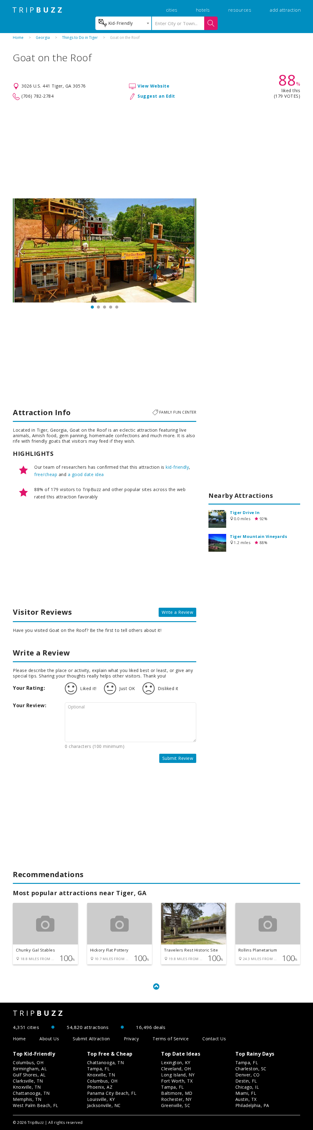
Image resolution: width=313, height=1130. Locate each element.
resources (240, 10)
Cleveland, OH (176, 1069)
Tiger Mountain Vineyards (258, 536)
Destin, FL (246, 1081)
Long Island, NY (178, 1075)
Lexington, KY (175, 1062)
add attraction (285, 10)
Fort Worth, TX (177, 1081)
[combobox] (123, 23)
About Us (49, 1039)
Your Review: (29, 705)
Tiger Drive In (245, 512)
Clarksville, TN (28, 1081)
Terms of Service (171, 1039)
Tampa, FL (98, 1069)
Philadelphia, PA (252, 1105)
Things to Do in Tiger (80, 37)
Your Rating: (29, 688)
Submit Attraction (91, 1039)
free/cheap (45, 474)
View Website (153, 86)
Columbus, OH (28, 1062)
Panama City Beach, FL (112, 1093)
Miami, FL (245, 1093)
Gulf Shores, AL (29, 1075)
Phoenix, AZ (100, 1087)
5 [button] (116, 307)
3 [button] (104, 307)
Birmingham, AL (30, 1069)
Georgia (43, 37)
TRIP (38, 9)
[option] (104, 250)
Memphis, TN (27, 1099)
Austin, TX (246, 1099)
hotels (203, 10)
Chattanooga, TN (31, 1093)
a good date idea (86, 474)
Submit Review (177, 758)
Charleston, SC (251, 1069)
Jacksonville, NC (104, 1105)
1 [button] (92, 307)
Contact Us (214, 1039)
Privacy (131, 1039)
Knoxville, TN (27, 1087)
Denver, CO (247, 1075)
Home (18, 37)
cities (172, 10)
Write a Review (177, 612)
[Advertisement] (156, 149)
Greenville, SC (175, 1105)
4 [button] (110, 307)
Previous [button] (20, 250)
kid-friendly (177, 467)
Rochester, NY (176, 1099)
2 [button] (98, 307)
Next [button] (188, 250)
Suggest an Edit (156, 96)
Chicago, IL (247, 1087)
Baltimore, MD (177, 1093)
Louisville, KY (101, 1099)
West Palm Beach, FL (35, 1105)
